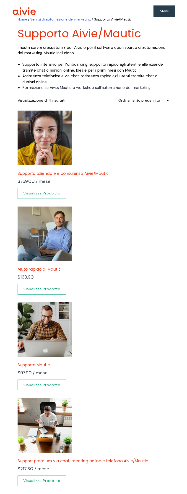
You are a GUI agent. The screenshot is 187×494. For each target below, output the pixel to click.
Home (22, 19)
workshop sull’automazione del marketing (113, 87)
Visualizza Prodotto (41, 193)
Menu (164, 11)
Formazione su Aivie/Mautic (47, 87)
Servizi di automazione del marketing (60, 19)
